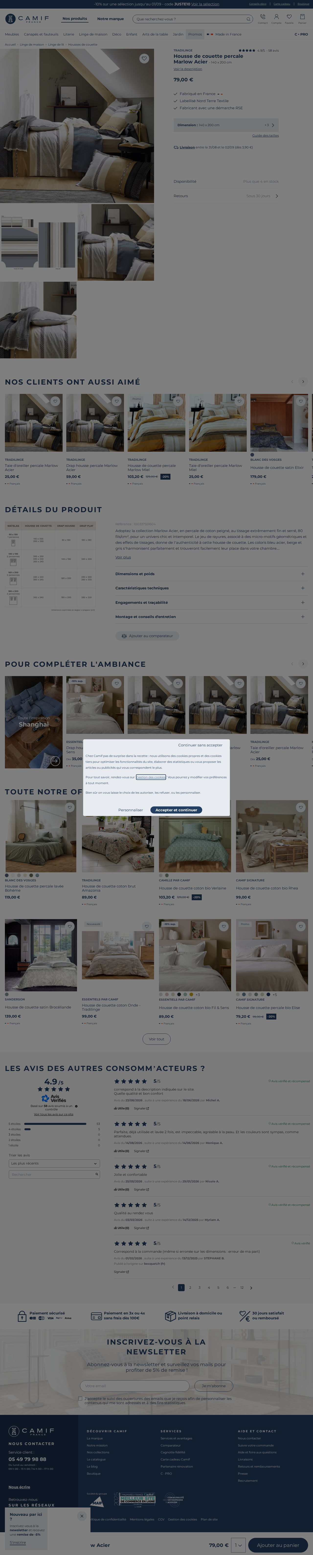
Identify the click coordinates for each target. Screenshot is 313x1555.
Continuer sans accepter (200, 745)
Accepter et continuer (176, 810)
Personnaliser (130, 810)
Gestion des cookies (151, 777)
